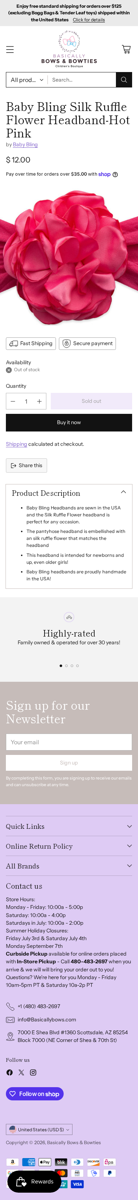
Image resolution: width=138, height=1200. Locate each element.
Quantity (16, 386)
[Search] (124, 79)
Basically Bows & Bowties (74, 1142)
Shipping (16, 444)
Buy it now (69, 422)
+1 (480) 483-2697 (39, 1006)
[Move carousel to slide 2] (66, 666)
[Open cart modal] (126, 49)
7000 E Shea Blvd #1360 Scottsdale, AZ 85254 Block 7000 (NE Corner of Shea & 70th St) (73, 1036)
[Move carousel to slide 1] (61, 666)
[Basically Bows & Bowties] (69, 49)
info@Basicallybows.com (47, 1019)
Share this (30, 465)
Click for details (89, 19)
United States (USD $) (41, 1129)
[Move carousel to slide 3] (72, 666)
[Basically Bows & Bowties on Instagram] (33, 1073)
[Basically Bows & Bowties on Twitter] (21, 1073)
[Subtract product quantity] (13, 401)
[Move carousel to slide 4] (77, 666)
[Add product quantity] (39, 401)
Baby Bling (25, 144)
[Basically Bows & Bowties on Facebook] (9, 1073)
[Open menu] (9, 49)
